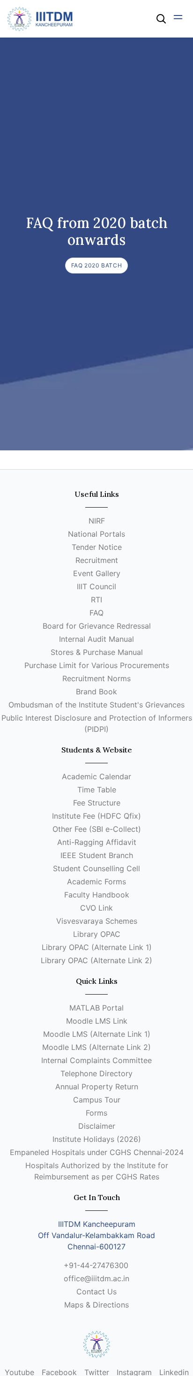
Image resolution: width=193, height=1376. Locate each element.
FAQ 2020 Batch (96, 265)
